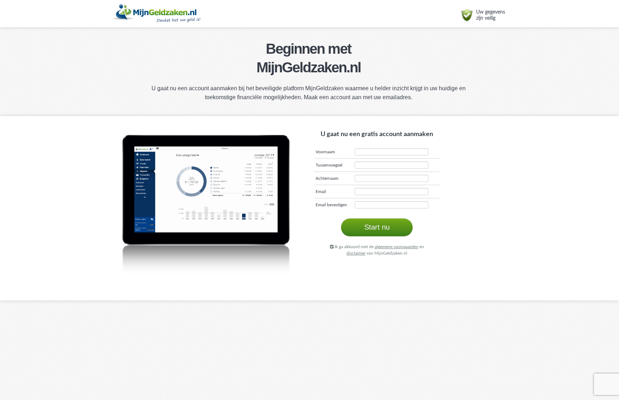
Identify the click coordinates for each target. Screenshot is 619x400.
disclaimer (355, 253)
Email (321, 191)
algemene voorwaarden (396, 247)
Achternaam (327, 178)
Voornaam (325, 152)
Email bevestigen (331, 205)
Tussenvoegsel (329, 165)
